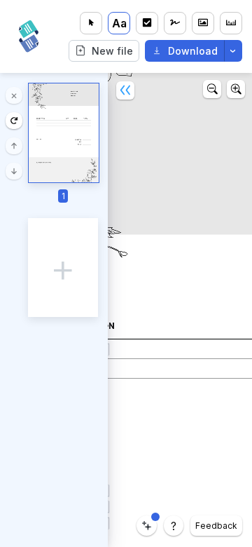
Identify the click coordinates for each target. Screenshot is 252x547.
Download (193, 51)
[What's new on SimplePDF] (146, 525)
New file (112, 51)
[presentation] (63, 267)
